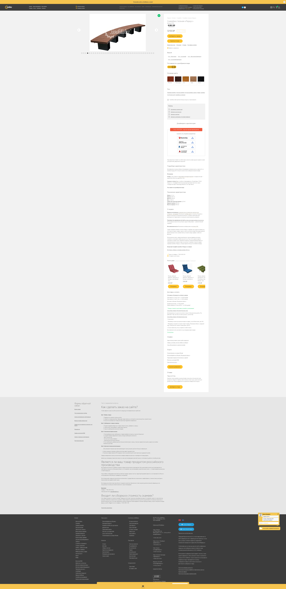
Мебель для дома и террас (81, 551)
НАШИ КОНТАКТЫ (157, 569)
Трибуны (78, 541)
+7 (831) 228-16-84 (157, 558)
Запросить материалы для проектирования (180, 117)
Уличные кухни (79, 553)
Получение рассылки (79, 440)
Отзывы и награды (133, 529)
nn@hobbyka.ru (156, 556)
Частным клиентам (123, 6)
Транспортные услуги (172, 362)
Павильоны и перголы (80, 535)
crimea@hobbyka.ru (157, 549)
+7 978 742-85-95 (196, 7)
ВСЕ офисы (188, 8)
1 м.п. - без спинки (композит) (194, 56)
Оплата (104, 544)
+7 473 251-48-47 (196, 5)
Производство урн (133, 558)
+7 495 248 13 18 (181, 5)
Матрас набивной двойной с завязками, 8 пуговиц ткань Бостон (188, 277)
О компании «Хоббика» (133, 518)
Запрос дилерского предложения (81, 437)
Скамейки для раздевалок (81, 577)
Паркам (143, 6)
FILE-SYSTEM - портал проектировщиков (186, 129)
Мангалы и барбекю (80, 549)
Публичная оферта (182, 571)
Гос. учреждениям (131, 6)
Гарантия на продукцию (107, 550)
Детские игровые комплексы (82, 565)
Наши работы (44, 6)
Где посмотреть (105, 552)
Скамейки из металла (180, 94)
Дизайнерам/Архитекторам (157, 6)
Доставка (104, 546)
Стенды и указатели (80, 545)
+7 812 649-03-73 (182, 7)
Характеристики (171, 45)
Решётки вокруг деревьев (81, 537)
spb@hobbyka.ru (156, 542)
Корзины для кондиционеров (82, 579)
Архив (77, 555)
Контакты (44, 8)
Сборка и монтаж (106, 548)
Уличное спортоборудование (82, 539)
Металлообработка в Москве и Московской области (178, 355)
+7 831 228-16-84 (196, 8)
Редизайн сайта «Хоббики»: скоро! (143, 2)
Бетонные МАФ (79, 561)
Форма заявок (77, 409)
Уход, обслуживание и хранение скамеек (176, 345)
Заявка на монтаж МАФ (79, 433)
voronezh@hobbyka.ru (158, 563)
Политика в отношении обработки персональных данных (191, 569)
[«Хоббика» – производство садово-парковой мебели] (8, 7)
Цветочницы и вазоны (81, 529)
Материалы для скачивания (108, 554)
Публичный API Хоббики (158, 525)
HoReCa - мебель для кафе (81, 547)
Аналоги (193, 260)
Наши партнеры (133, 527)
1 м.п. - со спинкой (182, 56)
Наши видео (132, 566)
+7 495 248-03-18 (157, 537)
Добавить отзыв (175, 387)
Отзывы (184, 45)
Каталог (30, 6)
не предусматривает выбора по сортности (194, 220)
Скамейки (78, 523)
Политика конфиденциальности (185, 567)
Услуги (34, 8)
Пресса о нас (132, 531)
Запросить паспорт (175, 114)
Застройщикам (148, 6)
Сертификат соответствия (176, 109)
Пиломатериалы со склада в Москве (175, 353)
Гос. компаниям (138, 6)
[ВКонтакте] (183, 520)
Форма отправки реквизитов (80, 420)
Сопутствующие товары (182, 260)
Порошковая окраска (107, 529)
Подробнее (170, 332)
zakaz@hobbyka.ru (182, 8)
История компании (133, 521)
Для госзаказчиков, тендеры (80, 413)
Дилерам (31, 8)
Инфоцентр (39, 8)
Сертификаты (132, 525)
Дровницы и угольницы (81, 563)
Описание (178, 45)
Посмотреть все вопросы (106, 507)
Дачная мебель (79, 521)
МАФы (77, 557)
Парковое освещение (80, 533)
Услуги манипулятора (107, 533)
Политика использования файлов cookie (187, 573)
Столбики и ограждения (81, 543)
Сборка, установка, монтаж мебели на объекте (177, 342)
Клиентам (103, 540)
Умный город (122, 8)
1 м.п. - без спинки (172, 56)
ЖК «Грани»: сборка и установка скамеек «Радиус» (178, 250)
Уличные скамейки (180, 92)
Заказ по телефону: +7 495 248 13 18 (177, 254)
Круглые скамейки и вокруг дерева (192, 92)
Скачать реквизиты (175, 367)
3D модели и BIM (133, 568)
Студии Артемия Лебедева (160, 581)
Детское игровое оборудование (82, 567)
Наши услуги (104, 518)
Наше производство (37, 6)
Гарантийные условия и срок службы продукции (178, 340)
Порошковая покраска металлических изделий (177, 357)
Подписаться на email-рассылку (185, 533)
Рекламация (77, 429)
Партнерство (131, 540)
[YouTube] (179, 520)
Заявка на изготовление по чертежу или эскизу (83, 425)
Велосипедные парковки (81, 531)
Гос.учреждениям (133, 546)
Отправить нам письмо (174, 256)
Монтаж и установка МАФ (173, 360)
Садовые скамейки (80, 525)
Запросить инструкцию (176, 112)
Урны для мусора (79, 527)
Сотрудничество (131, 563)
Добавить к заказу (174, 36)
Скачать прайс (105, 556)
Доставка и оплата (81, 8)
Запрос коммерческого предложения (82, 417)
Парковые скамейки (171, 92)
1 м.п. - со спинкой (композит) (174, 59)
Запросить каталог (81, 6)
